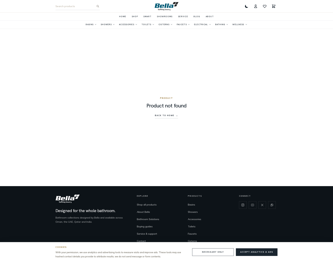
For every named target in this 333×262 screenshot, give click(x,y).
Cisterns (164, 24)
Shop (135, 16)
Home (122, 16)
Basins (89, 24)
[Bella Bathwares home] (167, 6)
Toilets (146, 24)
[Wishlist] (264, 6)
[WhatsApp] (272, 205)
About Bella (143, 211)
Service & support (147, 233)
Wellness (238, 24)
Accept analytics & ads (256, 252)
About (210, 16)
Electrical (201, 24)
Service (183, 16)
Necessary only (213, 252)
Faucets (182, 24)
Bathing (220, 24)
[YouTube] (252, 205)
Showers (106, 24)
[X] (262, 205)
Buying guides (145, 226)
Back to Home (166, 115)
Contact (141, 241)
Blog (197, 16)
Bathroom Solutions (148, 219)
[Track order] (255, 6)
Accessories (126, 24)
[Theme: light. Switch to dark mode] (246, 6)
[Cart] (274, 6)
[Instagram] (243, 205)
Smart (147, 16)
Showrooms (165, 16)
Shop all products (147, 204)
